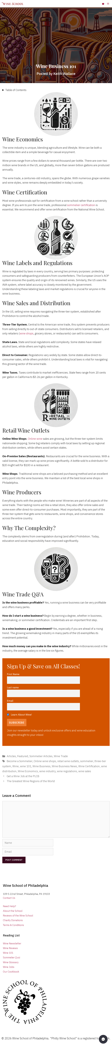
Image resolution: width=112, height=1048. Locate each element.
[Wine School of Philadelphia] (12, 3)
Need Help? (9, 906)
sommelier (86, 761)
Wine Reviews (10, 948)
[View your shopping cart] (103, 3)
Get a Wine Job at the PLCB (23, 776)
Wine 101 (8, 952)
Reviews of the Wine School (18, 915)
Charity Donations (13, 920)
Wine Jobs (8, 967)
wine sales (84, 771)
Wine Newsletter (12, 943)
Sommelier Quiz (11, 957)
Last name (13, 687)
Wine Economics (28, 771)
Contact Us (9, 897)
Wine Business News (64, 766)
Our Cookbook (11, 971)
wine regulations (67, 771)
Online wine (35, 438)
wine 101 (25, 766)
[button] (103, 1039)
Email (10, 700)
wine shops (26, 333)
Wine (15, 766)
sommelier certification (81, 205)
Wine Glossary (11, 962)
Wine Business (41, 766)
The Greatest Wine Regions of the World (31, 781)
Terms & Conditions (13, 925)
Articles (11, 756)
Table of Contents (15, 90)
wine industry (47, 771)
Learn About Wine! (21, 714)
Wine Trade (61, 756)
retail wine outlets (68, 761)
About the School (12, 910)
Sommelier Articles (40, 756)
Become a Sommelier (19, 761)
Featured (22, 756)
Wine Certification (89, 766)
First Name (13, 674)
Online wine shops (45, 761)
